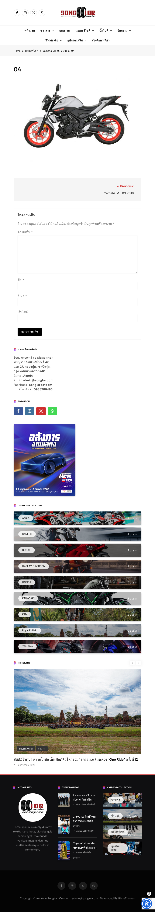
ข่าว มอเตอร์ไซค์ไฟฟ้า (84, 836)
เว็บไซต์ (23, 312)
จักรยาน (122, 30)
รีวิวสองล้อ (52, 40)
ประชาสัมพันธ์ (39, 748)
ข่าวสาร (45, 30)
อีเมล (22, 296)
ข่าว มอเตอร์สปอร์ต (82, 857)
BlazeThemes (126, 903)
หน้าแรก (29, 30)
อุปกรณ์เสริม (75, 40)
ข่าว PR (23, 748)
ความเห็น (25, 232)
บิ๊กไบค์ (103, 30)
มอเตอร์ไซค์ (82, 30)
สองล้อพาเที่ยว (100, 40)
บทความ (64, 30)
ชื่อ (21, 280)
